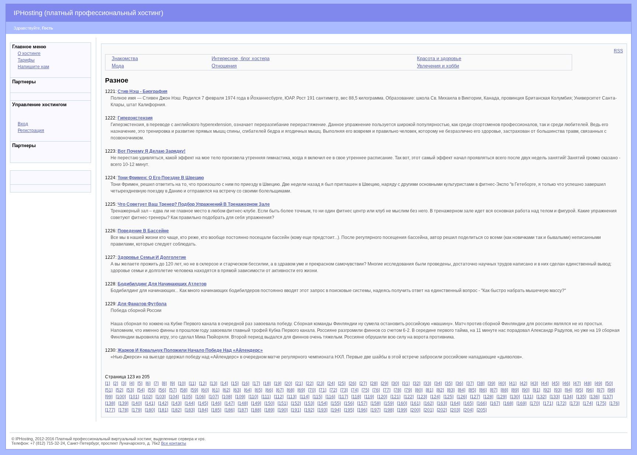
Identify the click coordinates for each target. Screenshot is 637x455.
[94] (568, 390)
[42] (523, 383)
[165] (468, 403)
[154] (322, 403)
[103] (161, 396)
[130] (515, 396)
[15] (235, 383)
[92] (547, 390)
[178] (123, 410)
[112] (278, 396)
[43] (534, 383)
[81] (429, 390)
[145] (203, 403)
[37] (470, 383)
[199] (402, 410)
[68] (290, 390)
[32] (416, 383)
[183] (190, 410)
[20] (288, 383)
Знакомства (125, 58)
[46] (566, 383)
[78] (397, 390)
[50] (609, 383)
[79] (408, 390)
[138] (110, 403)
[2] (115, 383)
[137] (608, 396)
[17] (256, 383)
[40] (502, 383)
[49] (598, 383)
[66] (269, 390)
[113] (291, 396)
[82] (440, 390)
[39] (491, 383)
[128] (488, 396)
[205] (482, 410)
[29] (384, 383)
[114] (304, 396)
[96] (590, 390)
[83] (451, 390)
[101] (134, 396)
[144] (190, 403)
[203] (455, 410)
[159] (389, 403)
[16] (245, 383)
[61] (215, 390)
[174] (588, 403)
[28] (373, 383)
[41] (512, 383)
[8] (164, 383)
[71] (322, 390)
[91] (536, 390)
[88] (504, 390)
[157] (362, 403)
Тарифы (26, 60)
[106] (200, 396)
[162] (429, 403)
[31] (406, 383)
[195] (349, 410)
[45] (555, 383)
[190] (283, 410)
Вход (23, 123)
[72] (333, 390)
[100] (121, 396)
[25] (341, 383)
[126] (462, 396)
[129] (502, 396)
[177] (110, 410)
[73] (344, 390)
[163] (442, 403)
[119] (369, 396)
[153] (309, 403)
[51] (108, 390)
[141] (150, 403)
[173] (574, 403)
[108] (227, 396)
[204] (468, 410)
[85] (472, 390)
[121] (395, 396)
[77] (386, 390)
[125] (448, 396)
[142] (163, 403)
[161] (415, 403)
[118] (356, 396)
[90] (525, 390)
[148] (243, 403)
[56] (162, 390)
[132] (541, 396)
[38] (480, 383)
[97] (600, 390)
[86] (483, 390)
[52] (119, 390)
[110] (253, 396)
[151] (283, 403)
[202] (442, 410)
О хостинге (29, 53)
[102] (147, 396)
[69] (301, 390)
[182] (176, 410)
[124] (435, 396)
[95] (579, 390)
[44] (545, 383)
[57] (173, 390)
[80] (418, 390)
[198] (389, 410)
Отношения (224, 66)
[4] (131, 383)
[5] (140, 383)
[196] (362, 410)
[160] (402, 403)
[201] (429, 410)
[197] (375, 410)
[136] (594, 396)
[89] (515, 390)
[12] (202, 383)
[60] (205, 390)
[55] (151, 390)
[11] (192, 383)
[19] (277, 383)
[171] (548, 403)
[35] (448, 383)
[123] (422, 396)
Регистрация (31, 130)
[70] (312, 390)
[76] (376, 390)
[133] (555, 396)
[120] (382, 396)
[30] (395, 383)
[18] (267, 383)
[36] (459, 383)
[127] (475, 396)
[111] (266, 396)
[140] (137, 403)
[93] (557, 390)
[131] (528, 396)
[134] (568, 396)
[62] (226, 390)
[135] (581, 396)
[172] (561, 403)
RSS (618, 50)
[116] (330, 396)
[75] (365, 390)
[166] (482, 403)
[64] (247, 390)
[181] (163, 410)
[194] (336, 410)
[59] (194, 390)
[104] (174, 396)
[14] (224, 383)
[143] (176, 403)
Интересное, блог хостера (240, 58)
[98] (611, 390)
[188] (256, 410)
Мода (118, 66)
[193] (322, 410)
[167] (495, 403)
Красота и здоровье (439, 58)
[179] (137, 410)
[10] (181, 383)
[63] (237, 390)
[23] (320, 383)
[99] (108, 396)
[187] (243, 410)
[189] (269, 410)
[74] (354, 390)
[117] (343, 396)
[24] (331, 383)
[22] (309, 383)
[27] (363, 383)
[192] (309, 410)
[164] (455, 403)
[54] (141, 390)
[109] (240, 396)
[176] (614, 403)
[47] (577, 383)
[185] (216, 410)
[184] (203, 410)
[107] (214, 396)
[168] (508, 403)
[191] (296, 410)
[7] (156, 383)
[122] (409, 396)
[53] (130, 390)
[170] (535, 403)
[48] (587, 383)
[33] (427, 383)
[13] (213, 383)
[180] (150, 410)
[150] (269, 403)
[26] (352, 383)
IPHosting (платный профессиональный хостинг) (88, 13)
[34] (438, 383)
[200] (415, 410)
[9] (172, 383)
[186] (229, 410)
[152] (296, 403)
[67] (279, 390)
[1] (107, 383)
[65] (258, 390)
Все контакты (173, 443)
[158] (375, 403)
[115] (317, 396)
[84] (461, 390)
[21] (299, 383)
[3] (123, 383)
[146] (216, 403)
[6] (148, 383)
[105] (187, 396)
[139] (123, 403)
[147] (229, 403)
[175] (601, 403)
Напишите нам (33, 66)
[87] (493, 390)
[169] (521, 403)
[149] (256, 403)
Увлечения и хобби (438, 66)
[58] (183, 390)
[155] (336, 403)
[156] (349, 403)
